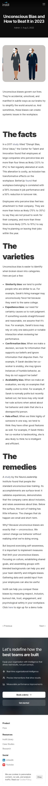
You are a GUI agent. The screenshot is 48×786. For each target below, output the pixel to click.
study (16, 144)
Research (7, 748)
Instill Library (8, 739)
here (10, 607)
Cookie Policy (25, 780)
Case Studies (8, 744)
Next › (42, 626)
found (28, 180)
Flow (5, 728)
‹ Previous (7, 626)
